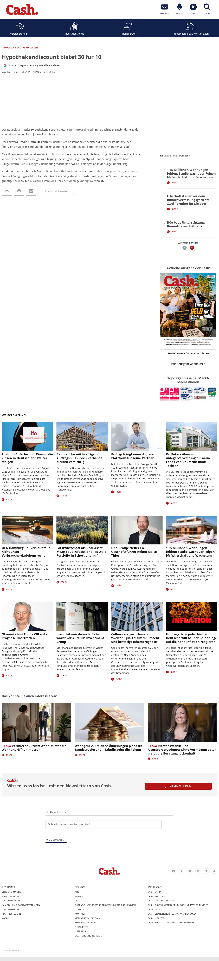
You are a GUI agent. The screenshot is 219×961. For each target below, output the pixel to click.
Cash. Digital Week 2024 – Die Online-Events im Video (178, 905)
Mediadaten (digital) (87, 918)
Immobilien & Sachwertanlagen (191, 33)
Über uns (80, 931)
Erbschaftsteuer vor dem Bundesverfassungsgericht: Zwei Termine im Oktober (188, 200)
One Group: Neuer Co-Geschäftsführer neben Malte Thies (134, 551)
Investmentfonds (74, 33)
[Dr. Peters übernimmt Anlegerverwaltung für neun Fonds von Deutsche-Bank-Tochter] (191, 436)
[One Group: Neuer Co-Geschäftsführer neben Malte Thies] (137, 530)
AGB (77, 900)
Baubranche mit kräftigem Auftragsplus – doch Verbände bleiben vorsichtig (79, 458)
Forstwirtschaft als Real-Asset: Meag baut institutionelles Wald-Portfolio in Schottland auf (81, 551)
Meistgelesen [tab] (181, 155)
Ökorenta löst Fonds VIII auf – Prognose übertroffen (24, 636)
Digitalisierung (11, 909)
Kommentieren (56, 191)
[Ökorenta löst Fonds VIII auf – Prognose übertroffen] (27, 616)
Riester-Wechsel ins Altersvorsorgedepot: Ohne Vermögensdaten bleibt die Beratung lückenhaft (182, 749)
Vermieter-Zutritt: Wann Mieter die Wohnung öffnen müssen (34, 748)
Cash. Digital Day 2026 (161, 900)
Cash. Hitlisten (156, 918)
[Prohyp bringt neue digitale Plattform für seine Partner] (137, 436)
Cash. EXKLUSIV (156, 896)
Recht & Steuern (11, 913)
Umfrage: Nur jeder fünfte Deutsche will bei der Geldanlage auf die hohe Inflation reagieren (191, 638)
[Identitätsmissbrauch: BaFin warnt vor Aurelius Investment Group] (82, 616)
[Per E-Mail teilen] (31, 191)
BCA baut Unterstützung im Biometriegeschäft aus (188, 224)
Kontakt (80, 913)
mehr (174, 182)
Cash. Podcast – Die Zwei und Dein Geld (171, 922)
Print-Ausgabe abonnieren (188, 364)
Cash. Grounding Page (88, 935)
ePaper (79, 896)
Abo (77, 891)
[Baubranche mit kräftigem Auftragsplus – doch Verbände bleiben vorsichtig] (82, 436)
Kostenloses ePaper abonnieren (188, 353)
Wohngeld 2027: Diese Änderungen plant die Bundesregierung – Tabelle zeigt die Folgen (109, 748)
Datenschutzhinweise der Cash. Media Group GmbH (105, 905)
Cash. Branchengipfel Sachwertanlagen (172, 913)
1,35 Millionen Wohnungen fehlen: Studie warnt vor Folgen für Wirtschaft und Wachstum (191, 173)
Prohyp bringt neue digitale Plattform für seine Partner (132, 456)
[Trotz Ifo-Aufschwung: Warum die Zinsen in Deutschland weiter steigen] (27, 436)
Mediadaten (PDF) (85, 922)
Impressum (81, 909)
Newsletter (81, 926)
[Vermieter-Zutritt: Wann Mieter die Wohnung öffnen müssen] (36, 722)
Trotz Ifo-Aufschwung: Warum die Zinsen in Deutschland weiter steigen (27, 458)
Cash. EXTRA (154, 891)
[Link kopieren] (7, 191)
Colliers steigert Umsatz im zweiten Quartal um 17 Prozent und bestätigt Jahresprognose (135, 638)
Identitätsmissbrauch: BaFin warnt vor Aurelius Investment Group (80, 638)
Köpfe (5, 918)
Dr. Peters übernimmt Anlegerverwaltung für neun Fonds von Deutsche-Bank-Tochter (188, 460)
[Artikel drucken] (19, 191)
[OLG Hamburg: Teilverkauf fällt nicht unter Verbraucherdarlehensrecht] (27, 530)
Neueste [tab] (165, 155)
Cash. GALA (154, 909)
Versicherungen (19, 33)
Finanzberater (128, 33)
